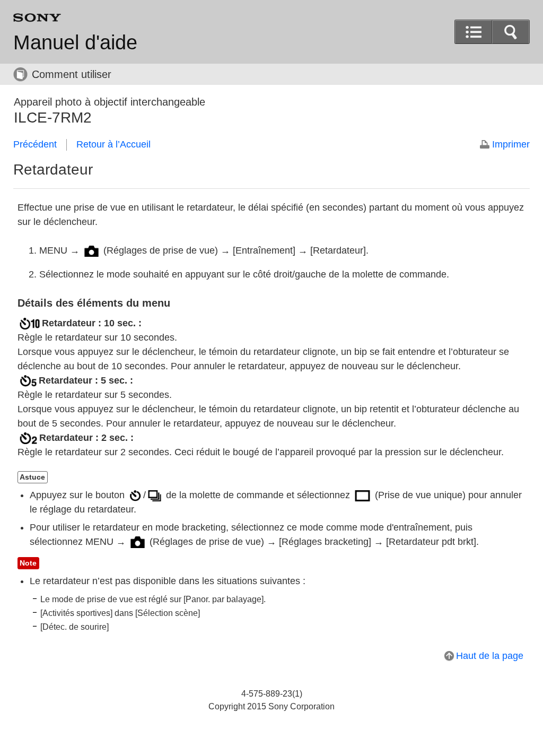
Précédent (35, 144)
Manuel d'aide (75, 42)
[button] (510, 32)
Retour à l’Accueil (113, 144)
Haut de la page (489, 655)
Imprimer (511, 144)
